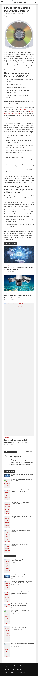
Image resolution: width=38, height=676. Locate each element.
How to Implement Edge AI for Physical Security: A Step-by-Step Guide (17, 297)
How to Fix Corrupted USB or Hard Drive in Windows (22, 531)
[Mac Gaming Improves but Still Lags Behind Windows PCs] (7, 650)
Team (13, 669)
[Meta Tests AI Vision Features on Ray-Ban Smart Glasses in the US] (7, 617)
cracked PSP (22, 109)
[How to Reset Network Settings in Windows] (7, 548)
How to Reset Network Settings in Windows (20, 545)
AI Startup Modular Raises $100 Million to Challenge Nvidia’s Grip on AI (22, 626)
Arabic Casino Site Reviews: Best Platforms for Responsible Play (19, 604)
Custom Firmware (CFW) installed (19, 112)
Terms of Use (21, 673)
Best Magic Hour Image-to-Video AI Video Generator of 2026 (22, 559)
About (7, 669)
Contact (20, 669)
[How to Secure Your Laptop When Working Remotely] (7, 522)
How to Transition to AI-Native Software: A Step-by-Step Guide (18, 269)
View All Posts (29, 451)
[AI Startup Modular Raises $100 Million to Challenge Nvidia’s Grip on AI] (7, 633)
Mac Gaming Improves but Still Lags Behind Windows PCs (22, 644)
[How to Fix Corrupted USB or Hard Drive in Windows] (7, 536)
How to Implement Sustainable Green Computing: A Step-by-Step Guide (17, 441)
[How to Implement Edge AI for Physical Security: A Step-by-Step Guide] (19, 283)
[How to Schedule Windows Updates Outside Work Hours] (7, 508)
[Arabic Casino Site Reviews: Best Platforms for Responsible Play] (7, 605)
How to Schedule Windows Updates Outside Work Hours (20, 502)
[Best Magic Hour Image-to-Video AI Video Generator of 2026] (7, 566)
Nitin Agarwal (17, 13)
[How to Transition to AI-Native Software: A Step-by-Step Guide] (19, 254)
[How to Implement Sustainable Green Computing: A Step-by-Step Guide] (19, 369)
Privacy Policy (10, 673)
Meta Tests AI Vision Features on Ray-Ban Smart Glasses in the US (22, 611)
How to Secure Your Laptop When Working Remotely (22, 516)
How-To (6, 265)
